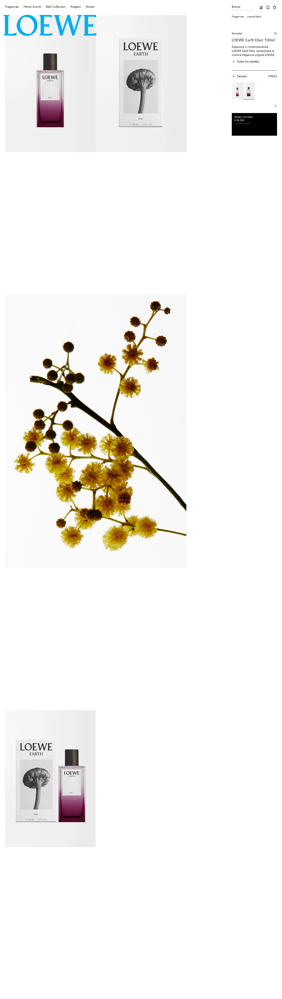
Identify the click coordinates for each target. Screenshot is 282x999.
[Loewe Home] (50, 25)
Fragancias (238, 17)
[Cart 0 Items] (274, 7)
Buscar (236, 6)
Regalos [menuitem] (76, 6)
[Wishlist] (267, 7)
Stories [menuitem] (90, 6)
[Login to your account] (261, 7)
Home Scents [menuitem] (32, 6)
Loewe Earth (254, 17)
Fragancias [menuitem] (12, 6)
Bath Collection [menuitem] (56, 6)
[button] (254, 106)
